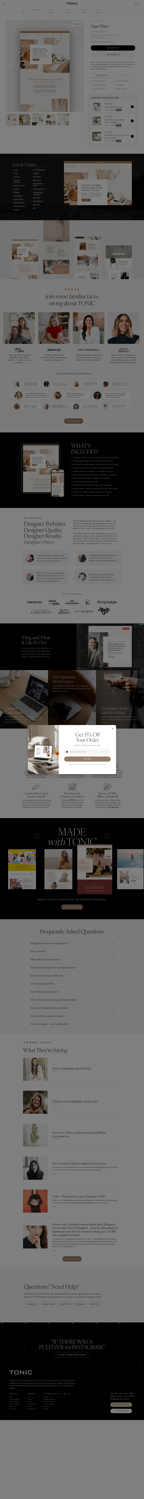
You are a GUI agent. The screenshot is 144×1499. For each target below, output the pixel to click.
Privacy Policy (102, 764)
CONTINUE (87, 759)
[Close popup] (112, 728)
